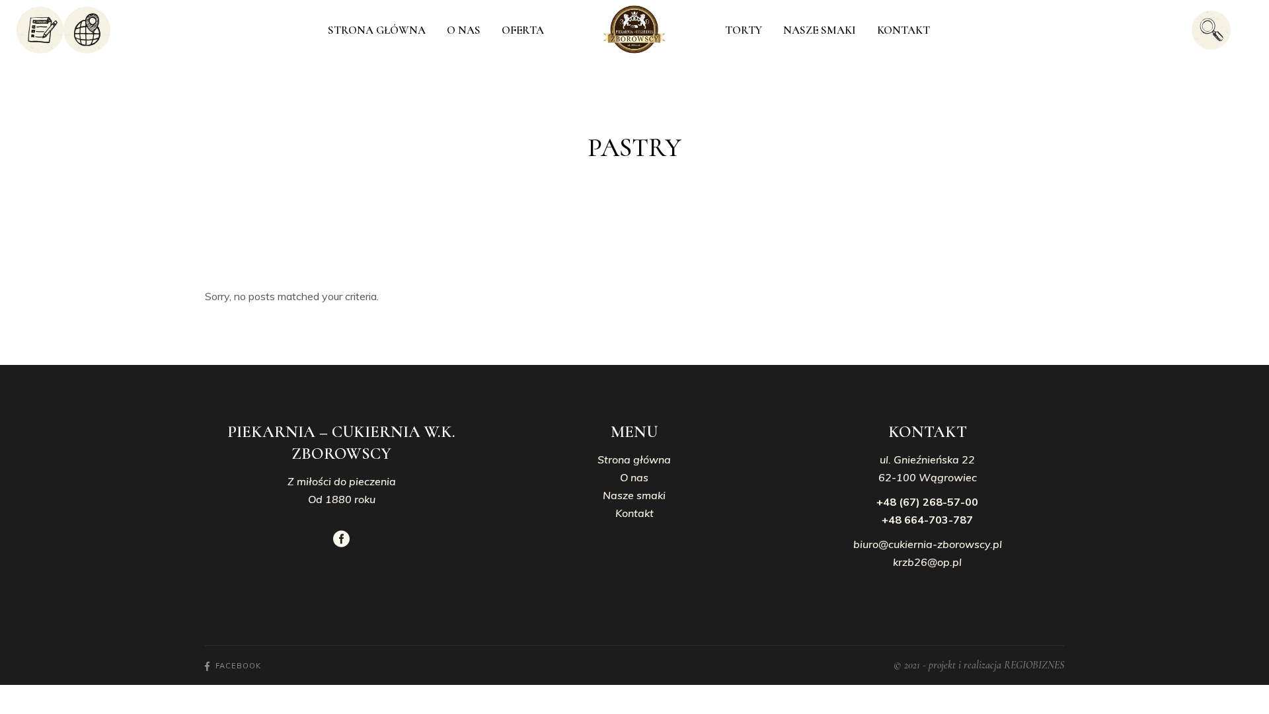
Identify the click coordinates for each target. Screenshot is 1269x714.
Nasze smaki (634, 495)
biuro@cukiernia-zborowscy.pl (927, 544)
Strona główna (634, 459)
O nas (634, 477)
